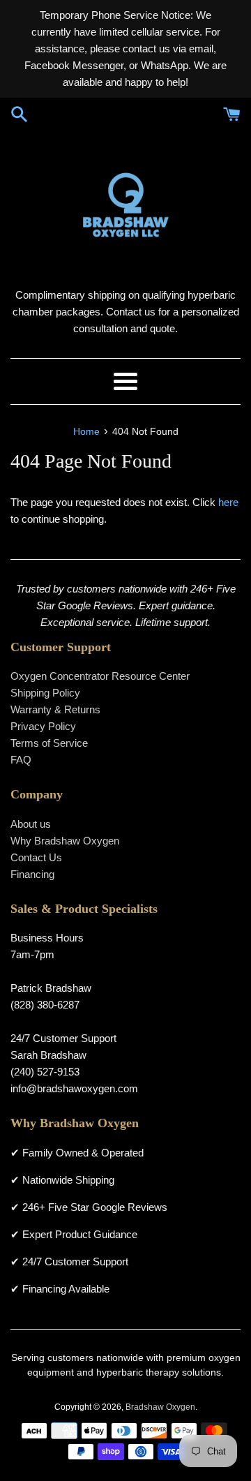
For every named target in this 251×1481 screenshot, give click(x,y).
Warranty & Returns (55, 709)
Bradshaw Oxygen (160, 1407)
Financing (32, 874)
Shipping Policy (45, 693)
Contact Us (36, 857)
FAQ (20, 760)
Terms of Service (49, 743)
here (228, 502)
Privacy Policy (43, 726)
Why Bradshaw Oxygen (64, 841)
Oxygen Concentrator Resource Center (100, 676)
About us (30, 824)
